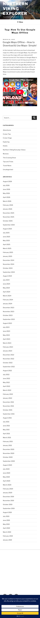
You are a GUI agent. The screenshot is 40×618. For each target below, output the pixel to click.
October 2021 (7, 410)
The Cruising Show (9, 158)
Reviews (6, 154)
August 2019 (7, 512)
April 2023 (6, 339)
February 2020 (8, 489)
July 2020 (6, 469)
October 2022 (7, 363)
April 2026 (6, 197)
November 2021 (8, 406)
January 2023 (7, 351)
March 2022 (7, 390)
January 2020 (7, 493)
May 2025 (6, 240)
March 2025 (7, 248)
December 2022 (8, 355)
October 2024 (8, 268)
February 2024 (8, 300)
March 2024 (7, 296)
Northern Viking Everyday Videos (14, 150)
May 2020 (6, 477)
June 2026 (6, 189)
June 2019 (6, 520)
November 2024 (8, 264)
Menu (21, 22)
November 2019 (8, 500)
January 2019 (7, 540)
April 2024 (6, 292)
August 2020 (7, 465)
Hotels (5, 146)
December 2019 (8, 496)
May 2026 (6, 193)
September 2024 (9, 272)
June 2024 (6, 284)
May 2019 (6, 524)
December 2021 (8, 402)
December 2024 (8, 260)
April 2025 (6, 244)
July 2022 (6, 374)
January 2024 (7, 304)
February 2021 (8, 441)
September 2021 (8, 414)
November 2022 (8, 359)
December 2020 (8, 449)
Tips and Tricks (8, 162)
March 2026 (7, 201)
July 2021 (6, 422)
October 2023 (8, 315)
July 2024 (6, 280)
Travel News (7, 165)
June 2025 (6, 237)
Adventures (7, 130)
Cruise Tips (7, 134)
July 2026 (6, 185)
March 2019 (7, 532)
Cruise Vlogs (7, 138)
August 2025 (7, 229)
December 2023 (8, 307)
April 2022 (6, 386)
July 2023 (6, 327)
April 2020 (6, 481)
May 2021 (6, 430)
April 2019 (6, 528)
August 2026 (7, 181)
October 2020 (8, 457)
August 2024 (7, 276)
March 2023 (7, 343)
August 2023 (7, 323)
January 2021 (7, 445)
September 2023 (9, 319)
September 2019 (9, 508)
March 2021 (7, 437)
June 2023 (6, 331)
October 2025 (8, 221)
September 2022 (9, 367)
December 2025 (8, 213)
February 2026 (8, 205)
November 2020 (8, 453)
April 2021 (6, 433)
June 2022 (6, 378)
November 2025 (8, 217)
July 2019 (6, 516)
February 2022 (8, 394)
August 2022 (7, 370)
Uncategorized (8, 169)
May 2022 (6, 382)
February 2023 (8, 347)
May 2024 (6, 288)
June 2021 (6, 426)
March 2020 (7, 485)
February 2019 (8, 536)
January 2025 (7, 256)
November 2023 (8, 311)
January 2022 (7, 398)
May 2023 (6, 335)
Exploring (6, 142)
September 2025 (9, 225)
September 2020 (9, 461)
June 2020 (6, 473)
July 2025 (6, 233)
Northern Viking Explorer (15, 8)
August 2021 (7, 418)
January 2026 (7, 209)
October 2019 (7, 504)
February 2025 (8, 252)
